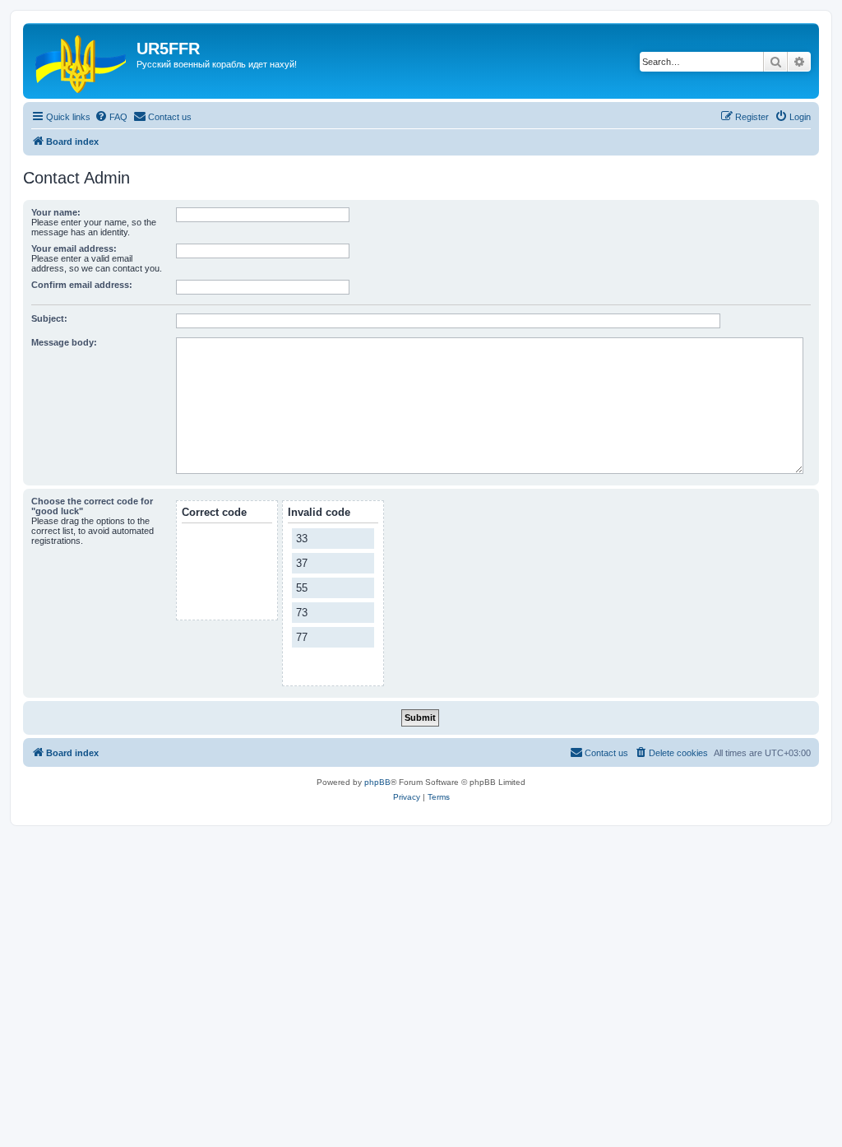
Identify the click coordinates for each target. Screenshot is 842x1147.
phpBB (377, 782)
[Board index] (81, 61)
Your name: (56, 212)
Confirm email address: (81, 285)
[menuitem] (111, 117)
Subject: (49, 318)
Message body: (64, 342)
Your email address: (74, 248)
